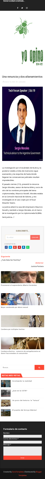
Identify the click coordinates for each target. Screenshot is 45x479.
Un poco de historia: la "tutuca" (26, 400)
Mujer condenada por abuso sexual (14, 307)
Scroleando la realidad (22, 381)
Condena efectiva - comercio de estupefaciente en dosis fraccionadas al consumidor (20, 352)
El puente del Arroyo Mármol (24, 410)
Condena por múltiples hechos (13, 329)
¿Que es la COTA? (19, 391)
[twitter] (22, 8)
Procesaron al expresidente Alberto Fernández (19, 285)
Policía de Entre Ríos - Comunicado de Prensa (24, 3)
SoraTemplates (18, 472)
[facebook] (17, 8)
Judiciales (21, 82)
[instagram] (27, 8)
